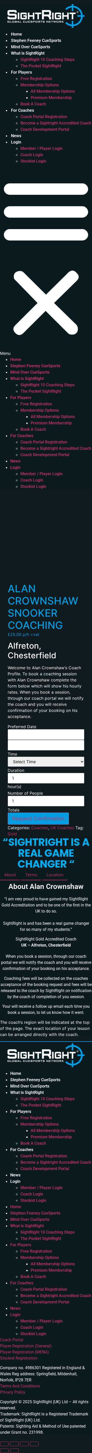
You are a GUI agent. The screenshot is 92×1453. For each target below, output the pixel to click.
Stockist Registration (18, 1358)
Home (16, 34)
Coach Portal (11, 1339)
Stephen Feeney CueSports (36, 40)
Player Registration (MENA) (24, 1352)
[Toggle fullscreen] (14, 1444)
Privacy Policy (12, 1392)
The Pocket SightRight (40, 65)
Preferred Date (22, 727)
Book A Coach (33, 104)
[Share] (24, 1444)
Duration (16, 770)
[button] (46, 260)
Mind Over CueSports (30, 46)
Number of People (25, 793)
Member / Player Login (41, 148)
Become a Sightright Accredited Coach (55, 123)
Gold (12, 833)
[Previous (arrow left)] (4, 1450)
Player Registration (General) (26, 1346)
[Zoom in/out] (4, 1444)
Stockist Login (33, 161)
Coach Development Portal (44, 129)
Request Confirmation (38, 819)
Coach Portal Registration (43, 116)
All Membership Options (53, 91)
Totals (13, 810)
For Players (21, 72)
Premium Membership (51, 97)
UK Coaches (62, 827)
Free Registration (36, 78)
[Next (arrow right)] (14, 1450)
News (16, 135)
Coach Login (31, 154)
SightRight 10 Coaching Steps (47, 59)
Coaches (39, 827)
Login (16, 142)
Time (12, 754)
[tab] (10, 875)
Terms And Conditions (20, 1386)
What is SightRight (27, 53)
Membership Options (39, 85)
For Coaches (22, 110)
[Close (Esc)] (34, 1444)
